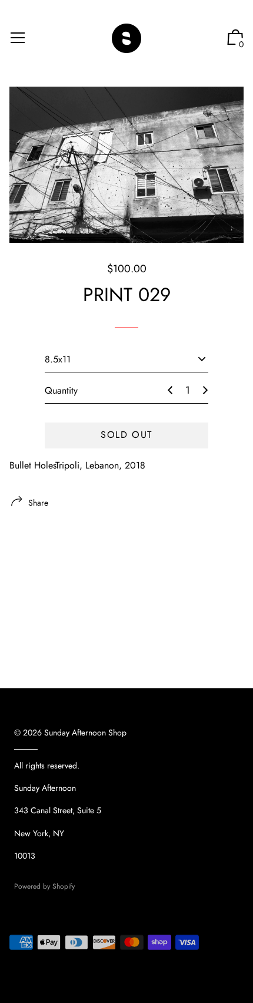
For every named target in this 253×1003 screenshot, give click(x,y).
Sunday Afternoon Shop (85, 732)
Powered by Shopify (44, 886)
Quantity (61, 390)
